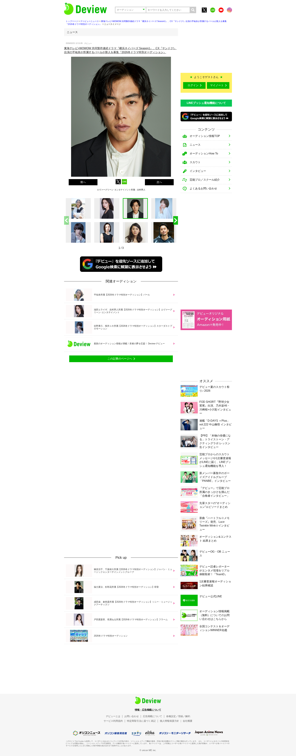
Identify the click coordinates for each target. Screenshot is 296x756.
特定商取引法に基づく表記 (141, 720)
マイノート (217, 85)
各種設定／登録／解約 (178, 716)
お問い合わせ (131, 716)
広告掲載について (152, 716)
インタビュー (198, 171)
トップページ (72, 21)
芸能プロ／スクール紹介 (205, 179)
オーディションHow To (204, 153)
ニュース (195, 144)
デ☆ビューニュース (89, 21)
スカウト (195, 162)
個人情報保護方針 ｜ (171, 720)
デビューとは (113, 716)
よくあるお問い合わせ (203, 188)
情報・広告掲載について (148, 709)
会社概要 (187, 720)
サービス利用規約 (113, 720)
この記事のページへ (119, 358)
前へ (83, 182)
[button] (175, 220)
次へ (159, 182)
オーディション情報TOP (205, 136)
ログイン (193, 85)
